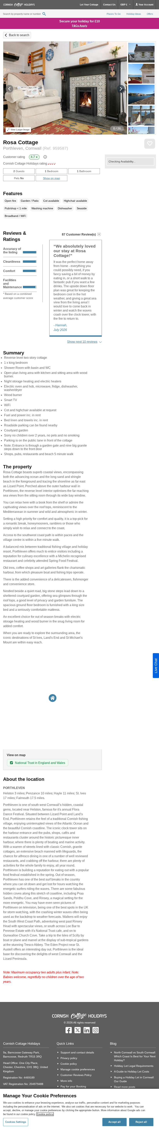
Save (149, 144)
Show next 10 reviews (82, 341)
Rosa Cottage (20, 142)
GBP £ (124, 4)
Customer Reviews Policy (76, 1075)
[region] (79, 1109)
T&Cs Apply (79, 25)
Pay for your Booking (73, 1086)
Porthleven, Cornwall (35, 148)
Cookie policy (68, 1063)
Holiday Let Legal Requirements (133, 1065)
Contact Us (109, 4)
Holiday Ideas (133, 14)
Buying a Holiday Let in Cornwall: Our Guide (134, 1079)
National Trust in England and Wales (40, 762)
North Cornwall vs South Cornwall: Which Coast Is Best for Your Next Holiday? (135, 1056)
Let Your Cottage (89, 4)
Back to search (19, 35)
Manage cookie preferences (77, 1069)
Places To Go (114, 14)
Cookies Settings (15, 1121)
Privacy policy (68, 1058)
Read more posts (124, 1086)
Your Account (145, 4)
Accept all (114, 1121)
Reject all (141, 1121)
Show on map (51, 178)
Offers (150, 14)
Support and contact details (77, 1052)
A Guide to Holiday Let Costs (131, 1071)
